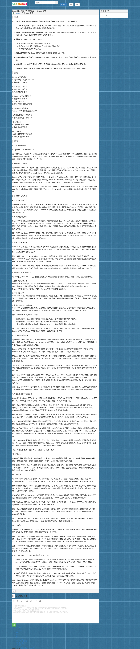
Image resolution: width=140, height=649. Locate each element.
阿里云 (18, 633)
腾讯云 (18, 635)
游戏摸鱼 (18, 645)
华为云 (18, 637)
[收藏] (14, 591)
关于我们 (18, 628)
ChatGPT (31, 1)
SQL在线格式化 (21, 643)
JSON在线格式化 (21, 641)
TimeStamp (19, 639)
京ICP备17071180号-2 (28, 648)
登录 (71, 5)
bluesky (17, 13)
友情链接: (19, 631)
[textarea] (55, 613)
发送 (14, 625)
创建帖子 (63, 5)
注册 (77, 5)
